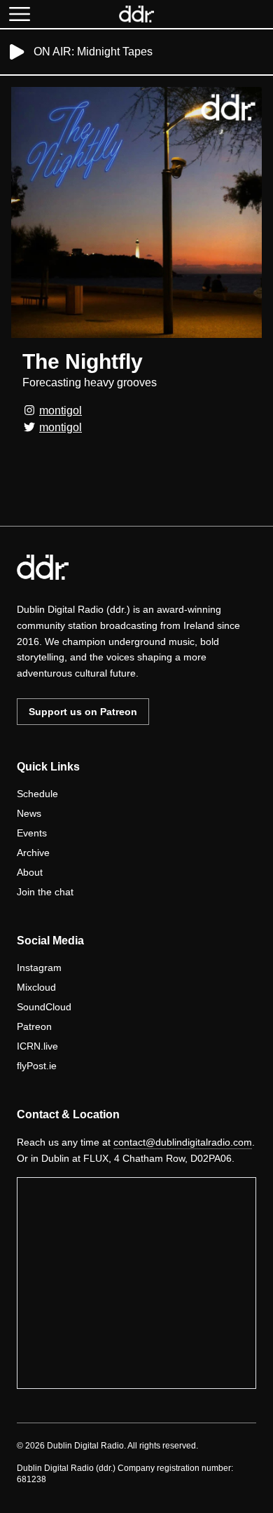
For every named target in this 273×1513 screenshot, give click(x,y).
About (30, 872)
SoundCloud (44, 1006)
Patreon (34, 1026)
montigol (60, 410)
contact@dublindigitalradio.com (182, 1142)
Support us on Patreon (83, 711)
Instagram (39, 967)
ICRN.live (37, 1046)
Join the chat (45, 891)
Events (32, 833)
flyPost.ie (37, 1065)
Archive (33, 852)
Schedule (37, 793)
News (29, 813)
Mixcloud (36, 987)
